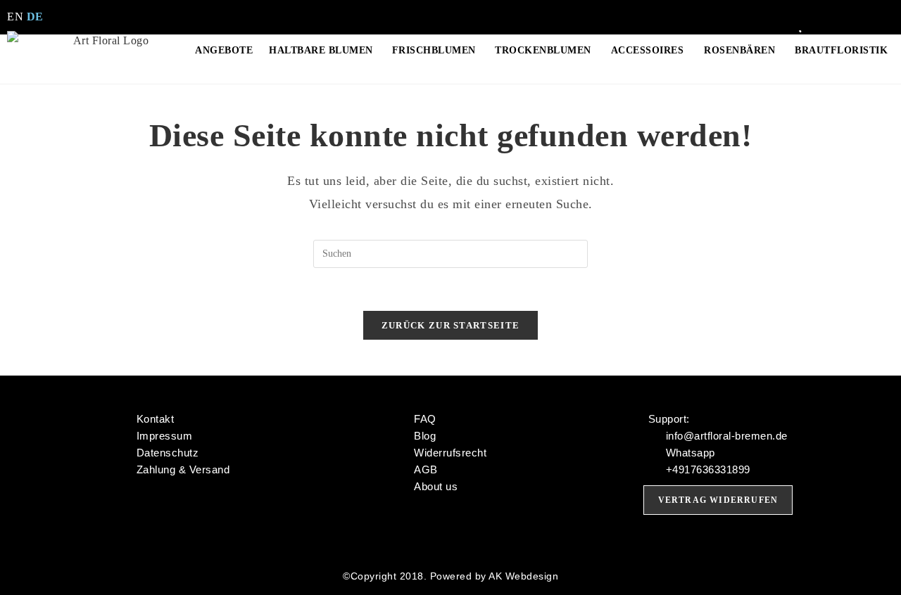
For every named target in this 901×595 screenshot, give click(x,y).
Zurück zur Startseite (450, 325)
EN (15, 17)
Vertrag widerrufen (718, 500)
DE (35, 17)
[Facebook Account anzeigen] (821, 9)
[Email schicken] (872, 9)
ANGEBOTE (224, 50)
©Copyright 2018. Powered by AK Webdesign (450, 576)
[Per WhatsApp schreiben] (847, 9)
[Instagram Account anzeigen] (796, 9)
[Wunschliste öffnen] (803, 24)
